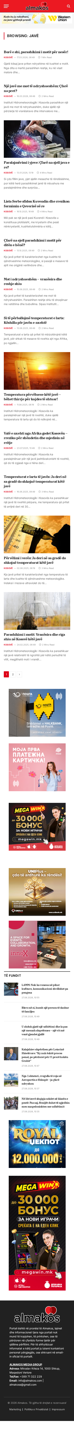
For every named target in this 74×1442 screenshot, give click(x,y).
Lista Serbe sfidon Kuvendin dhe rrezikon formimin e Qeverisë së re (37, 203)
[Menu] (6, 6)
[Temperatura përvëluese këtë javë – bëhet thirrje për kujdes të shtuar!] (37, 371)
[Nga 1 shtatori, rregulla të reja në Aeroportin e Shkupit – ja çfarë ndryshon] (11, 1080)
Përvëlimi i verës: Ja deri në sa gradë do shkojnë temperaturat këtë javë (35, 560)
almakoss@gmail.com (22, 1384)
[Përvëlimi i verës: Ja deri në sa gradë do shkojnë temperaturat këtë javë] (37, 534)
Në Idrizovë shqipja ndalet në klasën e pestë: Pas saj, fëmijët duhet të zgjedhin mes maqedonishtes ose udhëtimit (46, 1102)
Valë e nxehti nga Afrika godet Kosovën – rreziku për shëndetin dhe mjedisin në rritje (36, 438)
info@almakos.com (30, 1380)
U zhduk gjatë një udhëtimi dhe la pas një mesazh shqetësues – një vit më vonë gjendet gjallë (45, 1030)
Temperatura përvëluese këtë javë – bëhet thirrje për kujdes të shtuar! (32, 396)
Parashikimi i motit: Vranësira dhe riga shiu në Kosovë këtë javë (34, 636)
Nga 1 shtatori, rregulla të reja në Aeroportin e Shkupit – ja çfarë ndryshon (42, 1079)
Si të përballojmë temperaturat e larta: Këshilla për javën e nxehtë (34, 320)
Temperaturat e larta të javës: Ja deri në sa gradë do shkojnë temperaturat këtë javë (35, 481)
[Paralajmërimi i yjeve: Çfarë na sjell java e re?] (37, 139)
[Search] (68, 6)
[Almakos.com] (37, 6)
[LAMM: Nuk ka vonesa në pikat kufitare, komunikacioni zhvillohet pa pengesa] (11, 989)
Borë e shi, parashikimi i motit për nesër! (36, 52)
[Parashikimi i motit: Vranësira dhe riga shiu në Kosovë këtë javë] (37, 611)
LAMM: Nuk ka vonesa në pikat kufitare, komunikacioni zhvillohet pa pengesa (45, 988)
